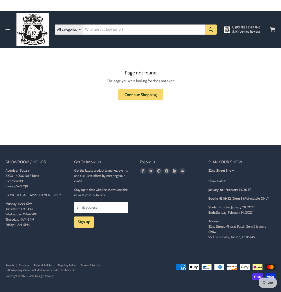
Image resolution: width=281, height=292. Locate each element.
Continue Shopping (140, 94)
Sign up (84, 222)
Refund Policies (43, 265)
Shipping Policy (66, 265)
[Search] (211, 30)
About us (24, 265)
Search (9, 265)
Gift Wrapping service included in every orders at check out (40, 270)
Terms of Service (91, 265)
